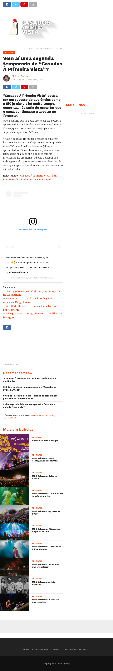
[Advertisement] (41, 348)
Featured (8, 418)
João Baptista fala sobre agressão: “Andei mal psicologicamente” (29, 405)
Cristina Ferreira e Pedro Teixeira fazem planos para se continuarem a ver (30, 397)
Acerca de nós (40, 649)
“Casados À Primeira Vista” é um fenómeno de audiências (29, 380)
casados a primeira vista (41, 415)
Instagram (71, 649)
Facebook (84, 649)
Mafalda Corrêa (20, 76)
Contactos (56, 649)
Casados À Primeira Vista (40, 278)
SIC (15, 418)
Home (26, 649)
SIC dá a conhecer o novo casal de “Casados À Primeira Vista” (29, 388)
